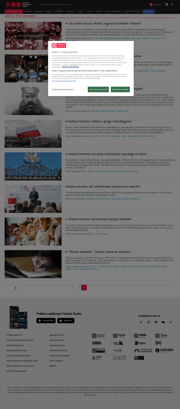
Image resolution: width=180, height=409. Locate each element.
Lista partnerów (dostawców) (64, 81)
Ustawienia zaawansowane (63, 89)
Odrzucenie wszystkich (98, 89)
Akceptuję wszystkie (120, 89)
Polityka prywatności (70, 67)
